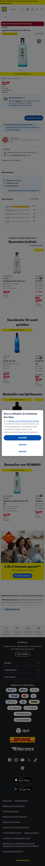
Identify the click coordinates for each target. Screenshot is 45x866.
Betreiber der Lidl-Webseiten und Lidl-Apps (24, 421)
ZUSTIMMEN (22, 438)
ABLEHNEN (23, 451)
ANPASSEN (22, 445)
